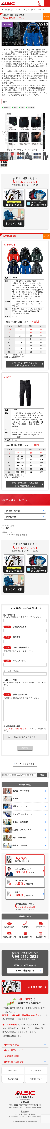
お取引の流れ (12, 1070)
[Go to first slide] (43, 132)
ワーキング (31, 10)
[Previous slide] (5, 132)
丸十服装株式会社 (7, 10)
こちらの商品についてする (24, 870)
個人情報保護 (12, 1079)
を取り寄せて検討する (22, 859)
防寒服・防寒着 (13, 511)
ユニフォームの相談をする (21, 970)
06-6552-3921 (27, 182)
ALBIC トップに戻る (25, 764)
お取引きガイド (36, 1079)
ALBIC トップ (20, 10)
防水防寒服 (11, 517)
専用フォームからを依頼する (24, 882)
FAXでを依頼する (24, 894)
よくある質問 (36, 1070)
